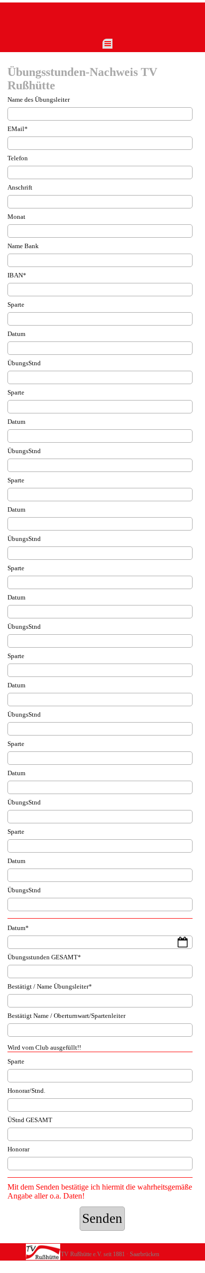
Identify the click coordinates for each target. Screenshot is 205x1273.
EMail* (17, 129)
